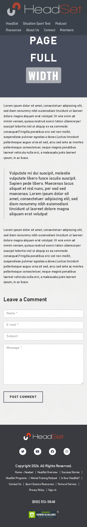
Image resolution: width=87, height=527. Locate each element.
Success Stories (70, 472)
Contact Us (15, 484)
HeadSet (12, 23)
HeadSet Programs (16, 478)
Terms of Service (67, 484)
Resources (13, 30)
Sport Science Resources (39, 484)
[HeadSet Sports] (44, 11)
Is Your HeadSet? (70, 478)
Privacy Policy (36, 490)
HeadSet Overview (47, 472)
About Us (32, 30)
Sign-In (52, 490)
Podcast (61, 23)
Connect (49, 30)
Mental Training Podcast (44, 478)
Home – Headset (24, 472)
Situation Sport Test (37, 23)
